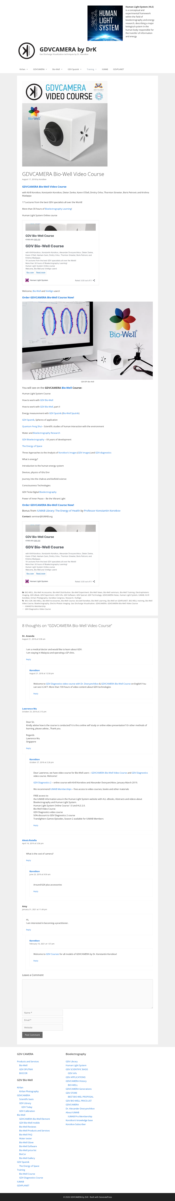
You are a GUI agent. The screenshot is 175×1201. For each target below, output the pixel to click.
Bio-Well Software (28, 1146)
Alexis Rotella (29, 840)
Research (70, 598)
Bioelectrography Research (46, 432)
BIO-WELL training (136, 600)
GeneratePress (105, 1197)
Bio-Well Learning (98, 600)
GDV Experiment (47, 595)
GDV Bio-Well (46, 400)
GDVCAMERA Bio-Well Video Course (123, 603)
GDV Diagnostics (140, 772)
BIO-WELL (29, 592)
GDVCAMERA (38, 69)
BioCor (22, 1154)
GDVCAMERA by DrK (68, 49)
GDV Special (81, 595)
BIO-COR (28, 600)
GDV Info (59, 595)
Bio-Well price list (27, 1150)
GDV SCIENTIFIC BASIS (77, 1069)
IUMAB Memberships (60, 789)
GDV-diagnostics (103, 452)
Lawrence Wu (29, 708)
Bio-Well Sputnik (71, 413)
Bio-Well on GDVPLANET (117, 600)
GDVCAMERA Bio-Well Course (116, 683)
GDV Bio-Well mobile (29, 1122)
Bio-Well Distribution (62, 592)
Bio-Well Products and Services (34, 1130)
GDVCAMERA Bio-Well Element (34, 1118)
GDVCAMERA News (111, 595)
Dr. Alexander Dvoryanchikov (80, 1108)
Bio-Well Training (127, 592)
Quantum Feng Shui (32, 426)
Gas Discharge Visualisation (83, 603)
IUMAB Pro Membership (35, 606)
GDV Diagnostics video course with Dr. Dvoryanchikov (72, 683)
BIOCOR (23, 1073)
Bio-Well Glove (26, 1142)
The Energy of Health (67, 510)
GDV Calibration (27, 1111)
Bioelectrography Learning (58, 208)
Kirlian (22, 69)
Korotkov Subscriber (76, 1124)
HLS (151, 6)
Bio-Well (56, 69)
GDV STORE (71, 1092)
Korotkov (34, 670)
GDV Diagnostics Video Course (38, 609)
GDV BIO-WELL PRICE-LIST (79, 1100)
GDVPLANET (118, 69)
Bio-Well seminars (111, 592)
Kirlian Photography (39, 598)
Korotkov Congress (57, 598)
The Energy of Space (32, 446)
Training (90, 69)
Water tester (25, 1138)
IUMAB (105, 69)
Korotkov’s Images (68, 452)
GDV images (84, 452)
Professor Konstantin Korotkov (102, 510)
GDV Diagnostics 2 (42, 782)
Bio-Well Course (68, 600)
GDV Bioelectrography (33, 439)
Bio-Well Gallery (27, 1158)
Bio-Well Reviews (27, 1126)
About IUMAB (72, 1112)
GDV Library (25, 1103)
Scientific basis (26, 1099)
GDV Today (26, 1107)
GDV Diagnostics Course (31, 1177)
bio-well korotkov (83, 600)
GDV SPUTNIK (26, 1069)
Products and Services (28, 1061)
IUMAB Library (45, 510)
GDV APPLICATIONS (75, 1077)
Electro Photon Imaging (60, 603)
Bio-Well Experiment (80, 592)
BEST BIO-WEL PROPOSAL (81, 1096)
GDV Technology (95, 595)
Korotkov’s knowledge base (79, 1120)
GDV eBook (34, 595)
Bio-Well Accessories (43, 592)
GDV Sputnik (73, 69)
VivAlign (49, 291)
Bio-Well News (96, 592)
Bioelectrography (47, 491)
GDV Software (69, 595)
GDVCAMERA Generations (79, 1088)
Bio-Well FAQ (25, 1134)
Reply (28, 659)
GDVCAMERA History (76, 1081)
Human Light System (137, 6)
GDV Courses (52, 954)
